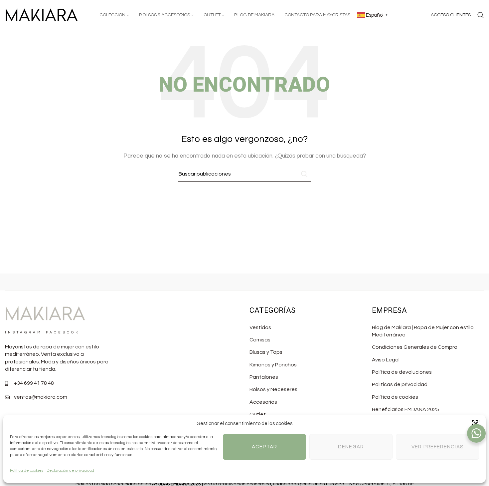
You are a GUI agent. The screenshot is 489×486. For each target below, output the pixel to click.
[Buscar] (480, 15)
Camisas (259, 339)
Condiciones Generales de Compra (414, 347)
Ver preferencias (437, 446)
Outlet (257, 414)
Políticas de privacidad (399, 384)
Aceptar (264, 446)
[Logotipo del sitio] (41, 14)
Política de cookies (26, 470)
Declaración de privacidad (70, 470)
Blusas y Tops (265, 352)
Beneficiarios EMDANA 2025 (405, 409)
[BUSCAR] (303, 174)
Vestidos (260, 327)
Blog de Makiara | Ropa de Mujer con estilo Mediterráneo (423, 331)
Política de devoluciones (402, 372)
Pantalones (263, 377)
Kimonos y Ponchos (273, 364)
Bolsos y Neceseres (273, 389)
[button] (475, 423)
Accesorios (263, 402)
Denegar (351, 446)
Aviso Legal (386, 359)
